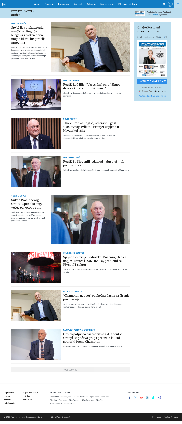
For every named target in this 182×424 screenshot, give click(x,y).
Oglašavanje (9, 403)
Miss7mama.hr (75, 400)
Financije (49, 4)
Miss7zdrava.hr (56, 403)
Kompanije (63, 4)
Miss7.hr (99, 400)
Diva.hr (76, 397)
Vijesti (37, 4)
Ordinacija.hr (66, 397)
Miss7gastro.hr (88, 400)
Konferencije (107, 4)
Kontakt (7, 400)
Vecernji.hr (54, 397)
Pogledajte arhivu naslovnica (152, 96)
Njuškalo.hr (94, 397)
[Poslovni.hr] (4, 4)
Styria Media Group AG (60, 417)
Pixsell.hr (53, 400)
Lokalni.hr (84, 397)
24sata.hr (105, 397)
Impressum (9, 393)
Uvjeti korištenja (30, 393)
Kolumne (91, 4)
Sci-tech (78, 4)
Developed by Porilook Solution (165, 417)
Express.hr (63, 400)
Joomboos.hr (69, 403)
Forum (7, 396)
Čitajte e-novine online (153, 81)
